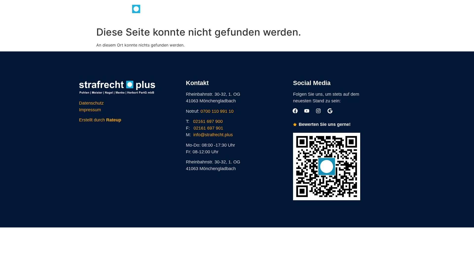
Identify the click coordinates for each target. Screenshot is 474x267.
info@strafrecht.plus (213, 134)
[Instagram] (292, 12)
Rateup (113, 119)
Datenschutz (91, 103)
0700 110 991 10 (217, 111)
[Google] (303, 12)
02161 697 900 (208, 121)
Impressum (90, 109)
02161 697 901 (208, 128)
